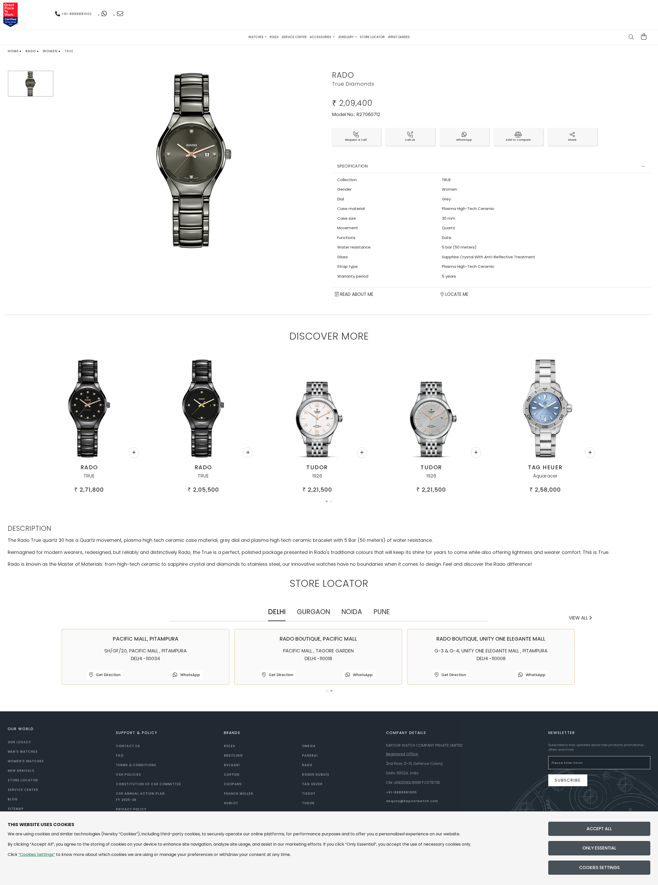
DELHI (277, 611)
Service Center (294, 37)
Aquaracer (545, 476)
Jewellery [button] (346, 37)
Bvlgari (232, 765)
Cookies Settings (599, 867)
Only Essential (599, 848)
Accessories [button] (321, 37)
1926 (317, 476)
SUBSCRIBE (568, 780)
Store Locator (372, 37)
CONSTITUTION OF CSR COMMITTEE (148, 784)
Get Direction (108, 674)
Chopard (233, 784)
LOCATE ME (456, 294)
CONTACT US (128, 746)
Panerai (310, 755)
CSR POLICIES (128, 774)
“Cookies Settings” (37, 854)
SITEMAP (16, 809)
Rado (30, 51)
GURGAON (313, 611)
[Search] (631, 37)
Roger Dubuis (315, 774)
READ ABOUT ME (356, 294)
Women (50, 51)
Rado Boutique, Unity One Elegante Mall (490, 638)
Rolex (274, 37)
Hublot (231, 803)
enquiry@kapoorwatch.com (412, 801)
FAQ (119, 755)
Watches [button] (256, 37)
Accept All (599, 829)
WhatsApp (189, 674)
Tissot (308, 793)
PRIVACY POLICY (131, 809)
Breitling (233, 755)
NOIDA (351, 611)
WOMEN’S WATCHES (26, 761)
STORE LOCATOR (23, 780)
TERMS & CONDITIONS (136, 765)
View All (579, 618)
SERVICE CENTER (23, 789)
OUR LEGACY (19, 742)
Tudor (317, 467)
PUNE (381, 611)
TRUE (89, 476)
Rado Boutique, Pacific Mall (318, 638)
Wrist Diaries (399, 37)
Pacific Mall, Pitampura (145, 638)
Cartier (232, 774)
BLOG (13, 799)
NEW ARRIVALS (21, 770)
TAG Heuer (545, 467)
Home (13, 51)
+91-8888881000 (76, 13)
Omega (309, 746)
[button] (327, 501)
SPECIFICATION (352, 166)
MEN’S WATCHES (23, 751)
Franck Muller (238, 793)
